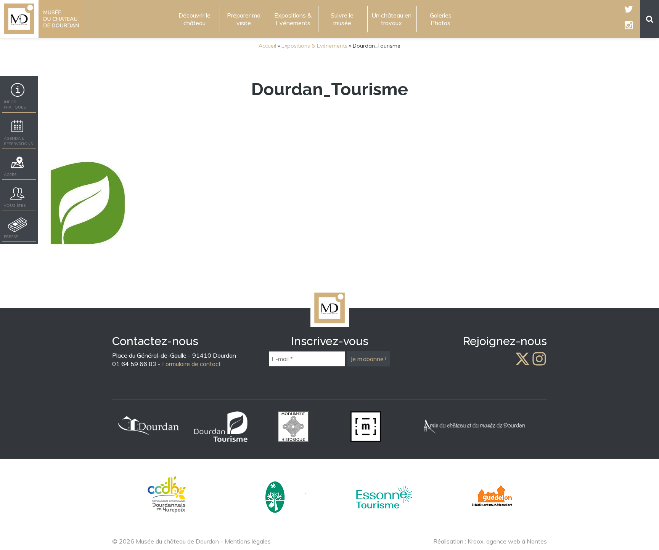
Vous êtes (15, 205)
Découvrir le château (194, 19)
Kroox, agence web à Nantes (507, 541)
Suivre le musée (342, 19)
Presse (11, 236)
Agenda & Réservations (18, 141)
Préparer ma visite (243, 19)
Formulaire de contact (191, 364)
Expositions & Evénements (293, 19)
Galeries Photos (441, 19)
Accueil (267, 45)
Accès (10, 174)
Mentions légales (248, 541)
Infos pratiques (15, 104)
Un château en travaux (391, 19)
